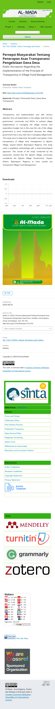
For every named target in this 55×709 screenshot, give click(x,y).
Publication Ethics (12, 420)
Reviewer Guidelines (13, 471)
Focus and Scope (12, 416)
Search (27, 37)
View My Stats (22, 638)
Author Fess (10, 442)
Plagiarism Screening (14, 437)
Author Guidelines (12, 467)
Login (49, 2)
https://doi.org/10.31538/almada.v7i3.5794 (25, 93)
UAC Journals (46, 27)
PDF (8, 293)
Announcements (38, 21)
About (31, 27)
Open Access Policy (13, 433)
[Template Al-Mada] (15, 491)
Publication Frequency (14, 429)
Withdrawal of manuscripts (16, 446)
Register (40, 2)
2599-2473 (22, 407)
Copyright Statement (13, 476)
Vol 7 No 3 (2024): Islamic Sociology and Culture (21, 46)
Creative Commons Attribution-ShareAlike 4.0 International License (18, 697)
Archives (23, 21)
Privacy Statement (12, 480)
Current (12, 21)
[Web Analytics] (10, 638)
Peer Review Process (14, 425)
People (8, 27)
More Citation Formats (13, 328)
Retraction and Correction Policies (19, 450)
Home (5, 44)
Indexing (21, 27)
